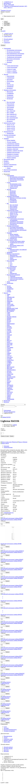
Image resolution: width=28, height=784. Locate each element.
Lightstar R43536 (5, 719)
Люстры (6, 74)
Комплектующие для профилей (18, 249)
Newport (9, 371)
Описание (6, 446)
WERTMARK (10, 399)
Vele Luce (9, 393)
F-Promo (9, 330)
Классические (10, 76)
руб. (2, 18)
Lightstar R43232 (5, 683)
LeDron (9, 348)
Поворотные (10, 97)
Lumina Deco (10, 360)
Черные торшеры (11, 157)
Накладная (13, 193)
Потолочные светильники (17, 179)
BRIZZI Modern (11, 309)
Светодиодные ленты (9, 123)
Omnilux (9, 375)
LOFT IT (9, 355)
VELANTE (10, 392)
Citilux (8, 314)
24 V (11, 265)
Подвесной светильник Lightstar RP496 (11, 519)
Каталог (3, 45)
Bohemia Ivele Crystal (12, 308)
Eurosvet (9, 326)
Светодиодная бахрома (16, 277)
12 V (11, 263)
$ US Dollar (6, 23)
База (11, 272)
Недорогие (10, 60)
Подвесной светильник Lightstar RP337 (11, 657)
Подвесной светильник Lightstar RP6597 (11, 569)
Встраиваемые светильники (14, 50)
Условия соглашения (9, 731)
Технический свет (8, 131)
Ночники (9, 62)
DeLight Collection (11, 316)
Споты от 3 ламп (11, 69)
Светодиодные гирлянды (16, 279)
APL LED (9, 298)
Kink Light (9, 344)
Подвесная (13, 191)
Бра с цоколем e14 (11, 114)
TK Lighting (10, 386)
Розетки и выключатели (10, 164)
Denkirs (9, 319)
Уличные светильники (10, 135)
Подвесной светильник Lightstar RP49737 (12, 552)
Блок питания (10, 260)
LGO (8, 351)
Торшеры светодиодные (13, 152)
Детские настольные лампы (17, 241)
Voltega (9, 396)
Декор (8, 281)
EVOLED (9, 328)
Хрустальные (10, 81)
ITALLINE (10, 343)
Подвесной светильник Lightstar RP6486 (11, 623)
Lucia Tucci (10, 357)
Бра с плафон (10, 112)
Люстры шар (10, 84)
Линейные (6, 162)
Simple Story (10, 378)
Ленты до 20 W (11, 128)
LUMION (9, 362)
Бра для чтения (11, 102)
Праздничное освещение (10, 169)
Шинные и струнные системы (18, 198)
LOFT (8, 354)
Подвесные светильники (13, 51)
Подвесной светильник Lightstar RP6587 (11, 666)
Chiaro (8, 312)
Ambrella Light (10, 297)
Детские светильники (9, 411)
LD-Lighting (10, 347)
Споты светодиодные (12, 65)
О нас (5, 284)
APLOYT (9, 300)
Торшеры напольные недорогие (15, 147)
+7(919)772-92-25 (8, 33)
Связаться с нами (8, 739)
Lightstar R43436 (5, 705)
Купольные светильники (16, 223)
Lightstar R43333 (5, 698)
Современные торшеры (13, 143)
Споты (5, 64)
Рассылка (6, 751)
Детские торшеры (11, 142)
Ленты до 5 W (10, 124)
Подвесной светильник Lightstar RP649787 (12, 675)
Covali (8, 315)
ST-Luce (9, 381)
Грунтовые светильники (16, 227)
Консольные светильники (17, 228)
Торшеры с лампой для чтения (15, 150)
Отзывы (9, 291)
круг (12, 512)
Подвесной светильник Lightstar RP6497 (11, 561)
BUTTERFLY (10, 311)
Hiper (8, 339)
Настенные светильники (13, 58)
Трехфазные (10, 95)
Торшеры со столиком (13, 154)
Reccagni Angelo (11, 376)
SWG (8, 383)
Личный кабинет (8, 747)
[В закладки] (1, 555)
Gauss (8, 336)
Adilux (8, 294)
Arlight (8, 302)
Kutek (8, 346)
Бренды (6, 293)
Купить (11, 436)
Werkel (8, 397)
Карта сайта (7, 741)
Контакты (6, 402)
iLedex (8, 341)
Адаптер (12, 270)
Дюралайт (12, 276)
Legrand (9, 350)
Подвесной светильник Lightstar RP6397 (11, 614)
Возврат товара (8, 740)
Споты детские (14, 186)
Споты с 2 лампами (12, 72)
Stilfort (8, 382)
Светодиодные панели (16, 211)
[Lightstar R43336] (5, 417)
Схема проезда (8, 36)
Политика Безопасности (10, 729)
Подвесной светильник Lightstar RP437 (11, 631)
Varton (8, 390)
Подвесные (10, 98)
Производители (8, 736)
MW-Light (9, 368)
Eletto (8, 325)
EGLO (8, 322)
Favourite (9, 332)
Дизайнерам (10, 288)
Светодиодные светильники (14, 55)
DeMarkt (9, 318)
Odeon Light (10, 374)
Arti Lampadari (10, 305)
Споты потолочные (12, 67)
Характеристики (8, 447)
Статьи (9, 290)
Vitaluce (9, 395)
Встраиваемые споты (15, 184)
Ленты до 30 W (11, 129)
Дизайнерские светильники (14, 57)
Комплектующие (8, 166)
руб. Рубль (6, 25)
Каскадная (12, 192)
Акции (5, 737)
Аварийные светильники (16, 221)
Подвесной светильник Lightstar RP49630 (12, 578)
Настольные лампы (9, 159)
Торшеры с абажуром (12, 149)
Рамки (11, 258)
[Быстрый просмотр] (4, 555)
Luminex (9, 361)
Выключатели (13, 255)
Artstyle (9, 307)
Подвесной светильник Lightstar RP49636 (12, 640)
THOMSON (10, 385)
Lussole (9, 364)
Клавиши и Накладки (15, 256)
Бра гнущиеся (13, 206)
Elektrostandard (11, 323)
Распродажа (7, 171)
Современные (10, 77)
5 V (11, 262)
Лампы (9, 168)
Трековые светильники (10, 90)
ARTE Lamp (10, 304)
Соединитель (13, 251)
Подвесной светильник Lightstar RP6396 (11, 600)
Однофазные (10, 93)
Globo (8, 337)
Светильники (7, 48)
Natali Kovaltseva (11, 369)
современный (7, 512)
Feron (8, 333)
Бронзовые (10, 79)
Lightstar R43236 (5, 690)
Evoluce (9, 329)
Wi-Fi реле (12, 269)
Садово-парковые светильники (18, 230)
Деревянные (10, 86)
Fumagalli (9, 335)
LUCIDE (9, 358)
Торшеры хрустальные (13, 155)
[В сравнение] (2, 555)
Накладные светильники (16, 178)
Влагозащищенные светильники (15, 53)
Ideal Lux (9, 340)
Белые (8, 83)
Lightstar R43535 (5, 712)
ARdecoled (9, 301)
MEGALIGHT (10, 367)
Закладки (6, 750)
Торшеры (6, 138)
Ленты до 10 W (11, 126)
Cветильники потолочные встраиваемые (17, 219)
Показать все (13, 181)
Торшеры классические (13, 145)
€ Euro (5, 21)
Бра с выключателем (12, 117)
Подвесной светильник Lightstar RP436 (11, 586)
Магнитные (10, 91)
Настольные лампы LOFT (17, 245)
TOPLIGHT (10, 389)
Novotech (9, 372)
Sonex (8, 379)
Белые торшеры (11, 140)
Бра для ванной (11, 119)
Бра (5, 100)
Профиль (6, 161)
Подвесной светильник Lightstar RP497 (11, 649)
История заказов (8, 748)
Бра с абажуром (11, 110)
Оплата (9, 286)
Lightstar (9, 353)
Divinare (9, 321)
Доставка (9, 287)
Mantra (8, 365)
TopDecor (9, 388)
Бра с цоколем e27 (11, 116)
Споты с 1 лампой (11, 71)
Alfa (8, 295)
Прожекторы (10, 133)
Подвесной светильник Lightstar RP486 (11, 543)
